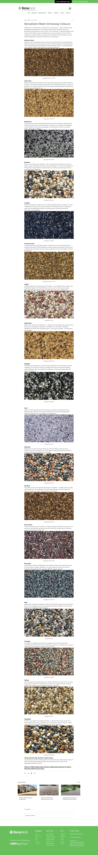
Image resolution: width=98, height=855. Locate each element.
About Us (37, 841)
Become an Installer (50, 835)
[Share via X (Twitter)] (28, 773)
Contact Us (37, 843)
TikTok (61, 837)
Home (36, 834)
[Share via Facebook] (25, 773)
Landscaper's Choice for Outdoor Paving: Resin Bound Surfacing (70, 798)
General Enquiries (50, 845)
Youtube (62, 841)
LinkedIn (62, 839)
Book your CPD (49, 841)
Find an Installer (49, 834)
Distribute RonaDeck (50, 837)
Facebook (62, 834)
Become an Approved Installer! (80, 1)
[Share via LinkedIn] (31, 773)
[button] (70, 8)
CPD (36, 839)
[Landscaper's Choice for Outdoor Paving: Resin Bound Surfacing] (70, 790)
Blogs (36, 837)
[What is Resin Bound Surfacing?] (27, 790)
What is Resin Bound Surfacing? (25, 798)
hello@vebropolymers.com (77, 834)
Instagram (62, 835)
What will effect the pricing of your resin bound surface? (47, 798)
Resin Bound (38, 835)
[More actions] (73, 20)
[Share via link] (34, 773)
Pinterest (62, 843)
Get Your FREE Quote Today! (63, 1)
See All (78, 782)
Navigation (38, 831)
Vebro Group (26, 840)
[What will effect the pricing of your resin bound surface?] (49, 790)
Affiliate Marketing (50, 839)
